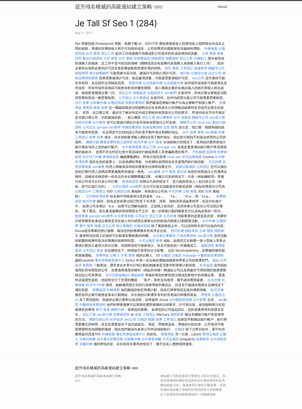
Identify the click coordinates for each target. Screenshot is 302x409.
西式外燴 (177, 231)
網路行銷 (92, 142)
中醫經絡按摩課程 (210, 255)
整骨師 (87, 107)
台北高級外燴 (153, 83)
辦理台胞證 (211, 334)
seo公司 (198, 78)
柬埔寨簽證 (111, 157)
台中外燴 (208, 221)
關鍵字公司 (216, 68)
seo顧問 (171, 93)
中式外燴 (175, 191)
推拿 (100, 250)
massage (189, 255)
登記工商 (107, 53)
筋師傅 (211, 152)
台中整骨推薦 (132, 147)
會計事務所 (164, 117)
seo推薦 (211, 132)
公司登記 (125, 98)
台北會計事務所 (164, 236)
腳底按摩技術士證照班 (116, 142)
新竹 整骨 (172, 68)
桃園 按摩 (155, 319)
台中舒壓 (199, 300)
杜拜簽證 (206, 265)
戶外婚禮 (198, 152)
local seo (204, 122)
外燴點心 (200, 58)
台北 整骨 (93, 53)
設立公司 (214, 73)
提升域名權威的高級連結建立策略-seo (119, 6)
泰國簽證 (139, 93)
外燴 (221, 132)
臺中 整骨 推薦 (90, 226)
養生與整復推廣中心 (109, 260)
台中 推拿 (155, 142)
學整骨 (206, 295)
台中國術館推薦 (180, 300)
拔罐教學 (200, 68)
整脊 (159, 240)
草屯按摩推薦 (192, 157)
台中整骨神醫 (151, 339)
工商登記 (186, 68)
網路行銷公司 (99, 319)
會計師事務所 (99, 73)
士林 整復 (209, 53)
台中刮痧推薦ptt (118, 275)
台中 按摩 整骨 (193, 132)
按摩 (92, 137)
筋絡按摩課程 (152, 127)
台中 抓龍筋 (182, 117)
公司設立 (89, 127)
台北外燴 (169, 216)
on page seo (166, 147)
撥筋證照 (207, 245)
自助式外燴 (83, 122)
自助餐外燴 (98, 103)
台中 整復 (126, 58)
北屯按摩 (215, 162)
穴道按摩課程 (186, 236)
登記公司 (125, 93)
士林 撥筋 (206, 231)
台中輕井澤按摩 (97, 196)
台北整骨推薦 (124, 216)
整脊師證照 (130, 181)
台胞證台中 (83, 191)
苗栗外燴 (135, 83)
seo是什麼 (217, 117)
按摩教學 (202, 339)
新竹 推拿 (103, 309)
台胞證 (166, 255)
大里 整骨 (110, 58)
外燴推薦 (210, 48)
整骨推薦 (81, 216)
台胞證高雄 (116, 103)
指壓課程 (172, 58)
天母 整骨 (128, 255)
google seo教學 (109, 127)
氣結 (216, 260)
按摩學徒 (102, 255)
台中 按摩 (82, 103)
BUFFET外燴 (92, 157)
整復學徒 (167, 334)
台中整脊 (99, 122)
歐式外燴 (140, 142)
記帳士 (115, 255)
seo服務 (98, 167)
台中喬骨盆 (141, 98)
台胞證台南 (199, 73)
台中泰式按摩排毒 (110, 339)
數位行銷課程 (92, 58)
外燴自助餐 (87, 339)
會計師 (185, 73)
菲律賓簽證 (142, 58)
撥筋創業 (137, 275)
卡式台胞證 (120, 186)
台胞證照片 (155, 93)
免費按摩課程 (135, 103)
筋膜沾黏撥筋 (185, 167)
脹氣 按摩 (100, 107)
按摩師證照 (121, 314)
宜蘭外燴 (85, 344)
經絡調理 (157, 58)
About (222, 7)
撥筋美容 (191, 231)
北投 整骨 (170, 127)
